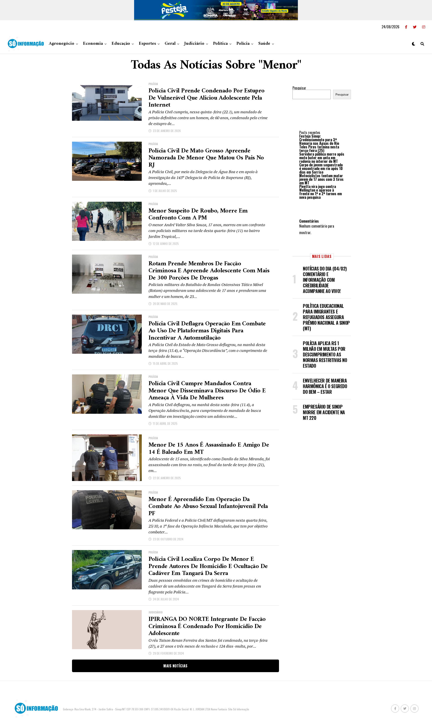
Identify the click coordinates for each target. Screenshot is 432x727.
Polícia (243, 44)
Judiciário (194, 44)
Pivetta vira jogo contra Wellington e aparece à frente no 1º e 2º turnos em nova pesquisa (320, 192)
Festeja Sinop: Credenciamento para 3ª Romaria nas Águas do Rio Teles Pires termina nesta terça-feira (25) (319, 143)
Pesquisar (299, 88)
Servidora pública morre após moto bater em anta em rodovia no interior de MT (321, 157)
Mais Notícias (175, 666)
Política (220, 44)
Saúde (264, 44)
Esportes (147, 44)
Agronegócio (61, 44)
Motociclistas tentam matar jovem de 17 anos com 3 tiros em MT (321, 179)
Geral (170, 44)
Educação (121, 44)
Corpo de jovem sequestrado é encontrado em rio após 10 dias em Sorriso (321, 168)
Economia (93, 44)
